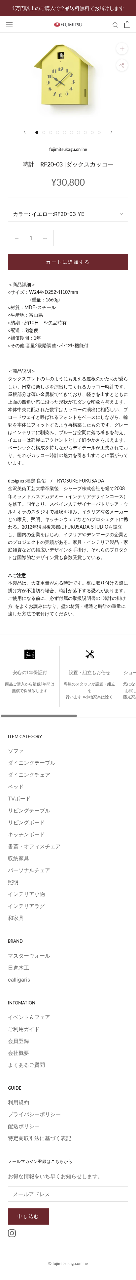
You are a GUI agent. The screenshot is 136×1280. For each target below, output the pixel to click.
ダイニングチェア (29, 774)
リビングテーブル (29, 810)
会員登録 (18, 1041)
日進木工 (18, 967)
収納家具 (18, 858)
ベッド (16, 786)
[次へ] (112, 132)
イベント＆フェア (29, 1017)
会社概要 (18, 1053)
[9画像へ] (92, 132)
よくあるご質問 (26, 1064)
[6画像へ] (71, 132)
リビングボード (26, 822)
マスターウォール (29, 955)
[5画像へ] (64, 132)
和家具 (16, 918)
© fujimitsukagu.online (68, 1263)
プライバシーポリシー (34, 1114)
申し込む (28, 1216)
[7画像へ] (78, 132)
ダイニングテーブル (31, 762)
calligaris (19, 979)
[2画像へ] (43, 132)
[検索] (116, 25)
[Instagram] (12, 1232)
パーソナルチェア (29, 870)
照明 (13, 882)
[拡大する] (122, 48)
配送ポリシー (24, 1126)
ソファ (16, 750)
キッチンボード (26, 834)
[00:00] (68, 77)
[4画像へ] (57, 132)
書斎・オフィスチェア (34, 846)
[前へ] (24, 132)
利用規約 (18, 1102)
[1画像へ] (36, 132)
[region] (68, 682)
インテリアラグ (26, 906)
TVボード (19, 798)
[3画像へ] (50, 132)
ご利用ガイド (24, 1029)
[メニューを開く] (9, 24)
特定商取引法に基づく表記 (39, 1138)
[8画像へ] (85, 132)
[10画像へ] (99, 132)
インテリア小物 (26, 894)
